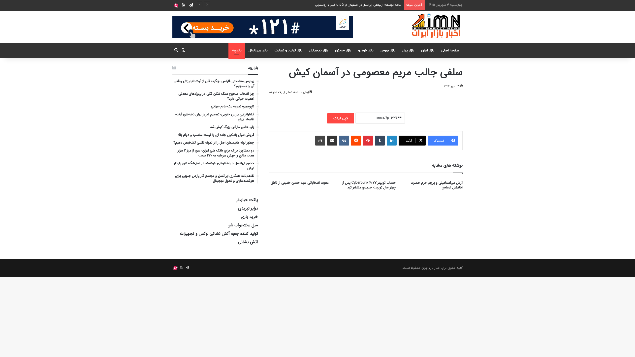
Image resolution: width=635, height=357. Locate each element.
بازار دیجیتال (318, 50)
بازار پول (408, 50)
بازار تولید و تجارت (288, 50)
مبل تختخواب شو (243, 225)
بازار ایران (427, 50)
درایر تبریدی (248, 208)
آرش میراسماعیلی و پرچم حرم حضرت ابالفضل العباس (437, 185)
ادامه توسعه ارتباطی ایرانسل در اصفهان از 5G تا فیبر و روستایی (358, 5)
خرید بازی (249, 216)
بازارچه (237, 50)
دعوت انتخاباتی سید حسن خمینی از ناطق (300, 182)
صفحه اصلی (450, 50)
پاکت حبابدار (247, 200)
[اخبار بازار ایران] (436, 25)
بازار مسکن (343, 50)
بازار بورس (388, 50)
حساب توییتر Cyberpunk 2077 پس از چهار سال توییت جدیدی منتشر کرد (369, 185)
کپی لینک (340, 118)
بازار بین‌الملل (258, 50)
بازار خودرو (366, 50)
